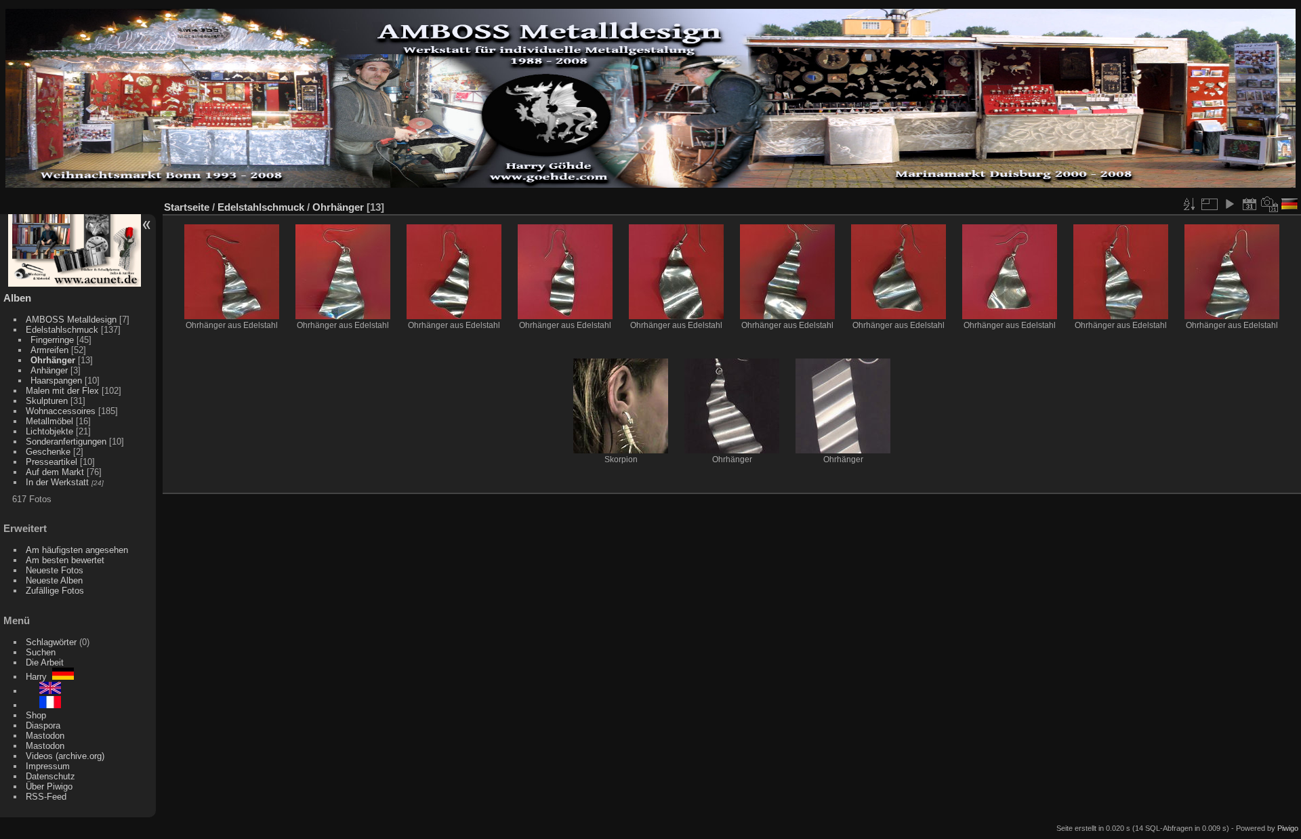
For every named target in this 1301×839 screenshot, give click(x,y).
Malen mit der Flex (62, 391)
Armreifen (49, 350)
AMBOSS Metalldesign (71, 319)
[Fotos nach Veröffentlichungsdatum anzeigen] (1249, 204)
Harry (39, 677)
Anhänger (49, 370)
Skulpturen (47, 401)
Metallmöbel (49, 421)
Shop (36, 715)
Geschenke (48, 452)
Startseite (186, 207)
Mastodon (45, 736)
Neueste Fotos (54, 570)
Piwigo (1287, 828)
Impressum (48, 766)
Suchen (41, 652)
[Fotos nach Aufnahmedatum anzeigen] (1270, 204)
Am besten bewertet (65, 560)
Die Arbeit (45, 662)
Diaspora (43, 725)
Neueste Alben (54, 580)
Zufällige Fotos (55, 591)
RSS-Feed (46, 797)
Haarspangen (56, 380)
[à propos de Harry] (43, 705)
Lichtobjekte (49, 431)
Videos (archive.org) (65, 756)
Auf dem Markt (55, 472)
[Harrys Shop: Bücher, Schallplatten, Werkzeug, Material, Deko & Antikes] (75, 284)
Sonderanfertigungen (66, 441)
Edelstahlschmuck (62, 330)
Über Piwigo (49, 786)
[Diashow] (1229, 204)
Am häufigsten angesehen (77, 550)
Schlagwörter (51, 642)
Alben (17, 298)
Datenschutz (50, 776)
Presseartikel (51, 462)
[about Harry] (43, 691)
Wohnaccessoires (61, 411)
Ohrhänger (52, 360)
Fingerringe (52, 340)
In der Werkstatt (57, 482)
